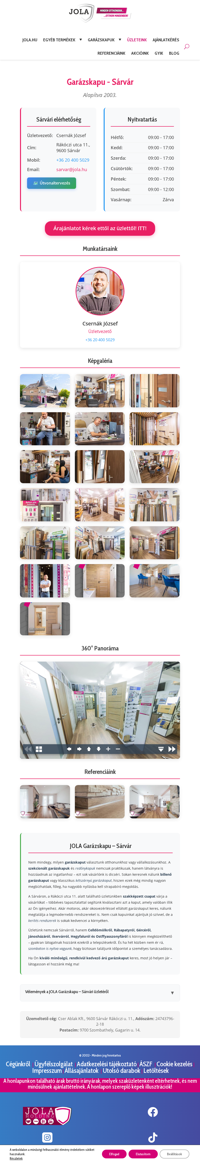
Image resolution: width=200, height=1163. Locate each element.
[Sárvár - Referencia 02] (100, 801)
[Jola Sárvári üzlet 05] (100, 428)
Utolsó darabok (122, 1071)
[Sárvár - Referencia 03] (155, 801)
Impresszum (47, 1071)
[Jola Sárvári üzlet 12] (155, 504)
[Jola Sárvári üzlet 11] (100, 504)
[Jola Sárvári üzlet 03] (155, 390)
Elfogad (114, 1154)
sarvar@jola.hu (71, 169)
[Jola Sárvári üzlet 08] (100, 466)
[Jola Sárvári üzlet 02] (100, 390)
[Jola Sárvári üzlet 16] (45, 580)
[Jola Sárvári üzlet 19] (45, 618)
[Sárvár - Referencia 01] (45, 801)
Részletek (16, 1158)
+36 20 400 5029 (72, 160)
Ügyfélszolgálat (54, 1064)
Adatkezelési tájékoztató (107, 1064)
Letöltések (156, 1071)
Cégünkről (18, 1064)
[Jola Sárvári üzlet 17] (100, 580)
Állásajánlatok (82, 1071)
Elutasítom (143, 1154)
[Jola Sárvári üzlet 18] (155, 580)
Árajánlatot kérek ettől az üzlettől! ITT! (100, 228)
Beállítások (174, 1154)
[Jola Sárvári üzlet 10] (45, 504)
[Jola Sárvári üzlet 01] (45, 390)
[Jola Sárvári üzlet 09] (155, 466)
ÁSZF (147, 1064)
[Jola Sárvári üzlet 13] (45, 542)
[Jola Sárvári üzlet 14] (100, 542)
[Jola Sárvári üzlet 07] (45, 466)
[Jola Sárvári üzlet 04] (45, 428)
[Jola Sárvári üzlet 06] (155, 428)
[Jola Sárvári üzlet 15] (155, 542)
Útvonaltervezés (51, 183)
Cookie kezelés (174, 1064)
